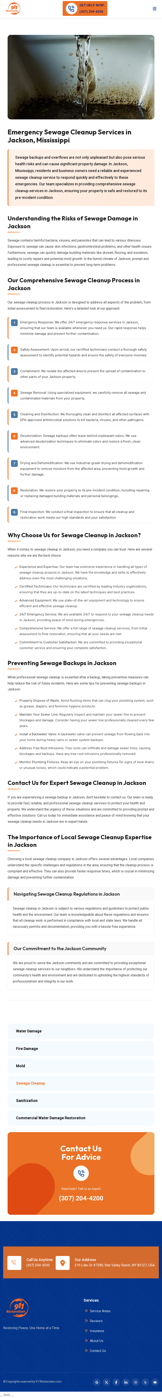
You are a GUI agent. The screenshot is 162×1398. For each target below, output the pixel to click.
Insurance (96, 1331)
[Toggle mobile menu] (155, 8)
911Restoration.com (49, 1381)
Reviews (96, 1321)
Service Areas (100, 1311)
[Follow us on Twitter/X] (106, 1382)
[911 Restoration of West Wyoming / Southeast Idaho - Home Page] (12, 8)
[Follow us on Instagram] (135, 1382)
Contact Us (97, 1351)
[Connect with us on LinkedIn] (126, 1382)
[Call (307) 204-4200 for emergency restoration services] (81, 1173)
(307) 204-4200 (81, 1198)
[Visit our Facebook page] (116, 1382)
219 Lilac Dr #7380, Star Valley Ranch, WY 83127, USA (115, 1265)
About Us (96, 1341)
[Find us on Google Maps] (97, 1382)
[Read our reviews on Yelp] (145, 1382)
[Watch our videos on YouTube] (155, 1382)
